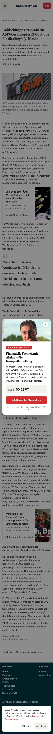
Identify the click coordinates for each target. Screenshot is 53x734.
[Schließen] (45, 324)
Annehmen (41, 726)
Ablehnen (26, 726)
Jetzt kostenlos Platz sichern (26, 399)
